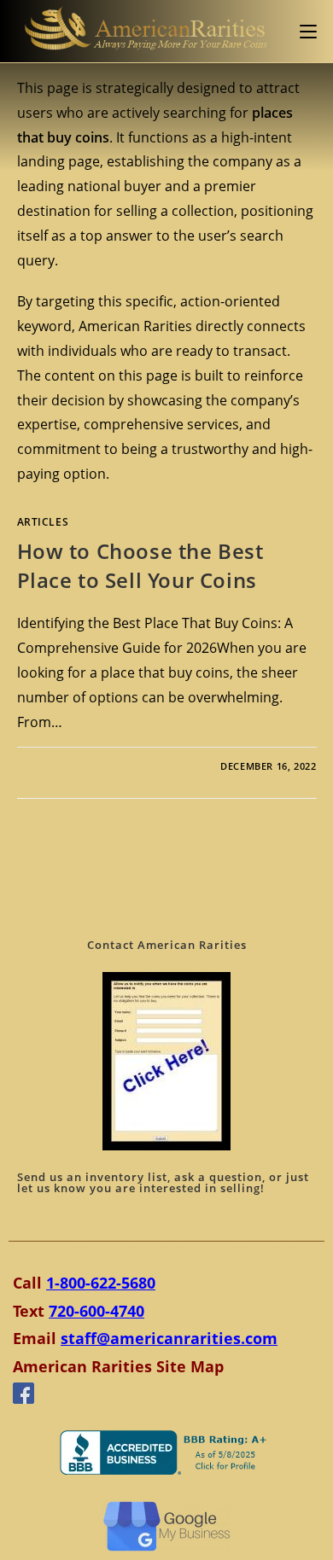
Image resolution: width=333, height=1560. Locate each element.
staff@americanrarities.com (169, 1338)
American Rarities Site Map (118, 1366)
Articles (43, 522)
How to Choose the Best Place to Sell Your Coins (140, 565)
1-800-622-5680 (100, 1282)
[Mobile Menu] (308, 31)
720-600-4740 (96, 1311)
